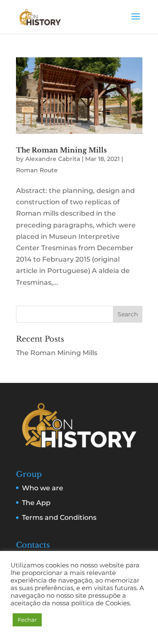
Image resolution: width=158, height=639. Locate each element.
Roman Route (37, 170)
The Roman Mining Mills (61, 150)
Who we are (42, 488)
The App (36, 503)
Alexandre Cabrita (52, 159)
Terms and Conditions (59, 517)
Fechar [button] (27, 619)
